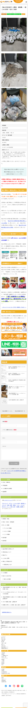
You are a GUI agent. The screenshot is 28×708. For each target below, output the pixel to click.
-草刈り (2, 664)
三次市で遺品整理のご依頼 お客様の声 (16, 399)
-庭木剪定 (2, 663)
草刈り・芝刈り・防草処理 (8, 522)
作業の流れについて (7, 552)
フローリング (5, 503)
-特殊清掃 (2, 659)
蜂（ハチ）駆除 (6, 525)
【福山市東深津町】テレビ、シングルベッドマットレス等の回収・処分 (16, 394)
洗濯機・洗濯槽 (19, 506)
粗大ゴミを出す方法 (7, 575)
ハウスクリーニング (8, 500)
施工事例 (2, 641)
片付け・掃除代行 (6, 482)
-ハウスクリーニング (4, 658)
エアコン (11, 503)
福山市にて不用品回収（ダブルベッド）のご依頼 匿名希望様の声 (16, 367)
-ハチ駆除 (2, 660)
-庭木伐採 (2, 662)
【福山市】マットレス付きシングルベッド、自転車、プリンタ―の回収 (16, 387)
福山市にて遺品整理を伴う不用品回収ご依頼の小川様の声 (16, 381)
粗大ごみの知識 (7, 579)
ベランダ (22, 505)
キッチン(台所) (16, 503)
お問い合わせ (3, 645)
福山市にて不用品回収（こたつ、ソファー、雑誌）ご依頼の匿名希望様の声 (16, 374)
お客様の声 (4, 14)
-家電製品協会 (3, 680)
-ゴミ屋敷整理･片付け (4, 655)
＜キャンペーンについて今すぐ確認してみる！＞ (14, 307)
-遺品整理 (2, 654)
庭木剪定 (4, 540)
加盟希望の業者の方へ (7, 612)
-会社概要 (2, 669)
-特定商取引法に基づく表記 (5, 673)
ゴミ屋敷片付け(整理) (7, 488)
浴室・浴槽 (9, 505)
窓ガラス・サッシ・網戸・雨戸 (8, 506)
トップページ (3, 636)
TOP (14, 622)
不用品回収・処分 (11, 14)
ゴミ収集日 (5, 572)
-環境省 (2, 677)
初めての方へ (3, 637)
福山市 (23, 14)
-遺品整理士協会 (3, 681)
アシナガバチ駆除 (8, 528)
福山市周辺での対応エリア (8, 548)
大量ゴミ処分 (18, 14)
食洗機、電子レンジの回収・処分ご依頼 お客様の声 (14, 604)
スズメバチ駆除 (7, 531)
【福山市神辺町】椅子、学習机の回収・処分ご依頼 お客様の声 (21, 411)
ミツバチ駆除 (7, 534)
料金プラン (5, 555)
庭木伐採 (4, 537)
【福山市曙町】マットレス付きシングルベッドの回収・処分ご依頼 (8, 411)
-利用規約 (2, 670)
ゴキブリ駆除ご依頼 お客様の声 (10, 601)
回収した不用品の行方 (7, 561)
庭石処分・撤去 (6, 518)
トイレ (18, 505)
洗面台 (14, 505)
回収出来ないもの (8, 564)
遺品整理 (4, 491)
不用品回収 (5, 485)
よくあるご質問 (6, 558)
